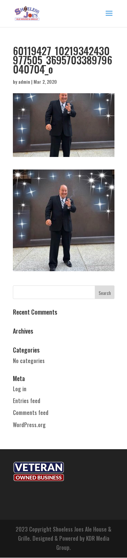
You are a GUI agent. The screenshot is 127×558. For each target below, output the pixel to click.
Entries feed (26, 401)
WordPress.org (29, 425)
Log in (19, 389)
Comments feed (30, 412)
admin (24, 81)
